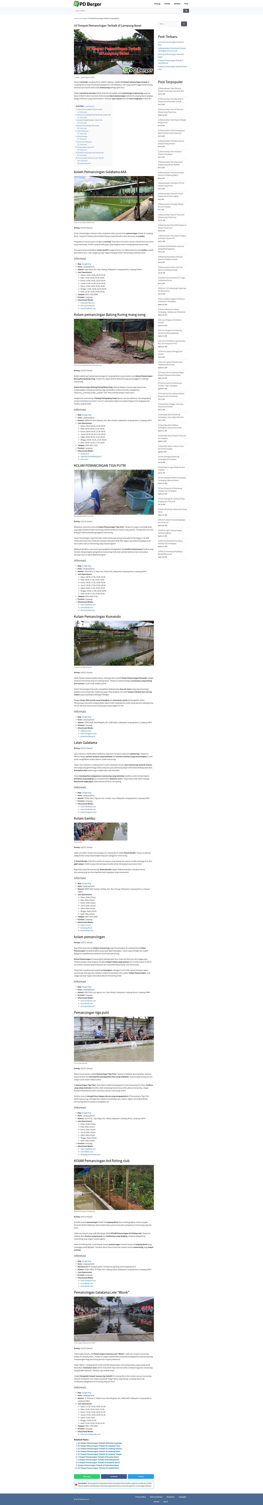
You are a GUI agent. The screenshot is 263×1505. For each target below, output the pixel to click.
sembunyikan (89, 106)
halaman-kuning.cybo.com (90, 1434)
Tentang (157, 4)
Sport (165, 1501)
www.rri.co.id (85, 925)
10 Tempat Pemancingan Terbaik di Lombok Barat (98, 1468)
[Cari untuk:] (169, 23)
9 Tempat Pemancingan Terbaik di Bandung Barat (98, 1459)
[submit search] (186, 11)
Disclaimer (170, 1497)
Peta (186, 4)
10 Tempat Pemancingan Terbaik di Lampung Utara (99, 1451)
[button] (87, 1476)
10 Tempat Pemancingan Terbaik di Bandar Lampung (100, 1443)
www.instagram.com (88, 733)
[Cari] (184, 23)
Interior (156, 1501)
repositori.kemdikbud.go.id (90, 456)
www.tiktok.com (86, 607)
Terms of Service (156, 1497)
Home (76, 18)
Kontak (167, 4)
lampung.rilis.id (86, 928)
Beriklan (177, 4)
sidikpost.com (85, 731)
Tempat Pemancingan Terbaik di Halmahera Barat (98, 1465)
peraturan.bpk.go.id (87, 736)
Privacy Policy (141, 1497)
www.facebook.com (88, 308)
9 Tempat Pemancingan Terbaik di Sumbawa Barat (99, 1462)
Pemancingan (83, 18)
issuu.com (84, 459)
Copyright (182, 1497)
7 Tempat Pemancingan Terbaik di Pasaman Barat (98, 1457)
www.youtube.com (87, 303)
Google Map (86, 264)
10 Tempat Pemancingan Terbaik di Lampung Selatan (100, 1448)
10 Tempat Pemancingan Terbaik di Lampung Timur (99, 1446)
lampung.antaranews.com (90, 1154)
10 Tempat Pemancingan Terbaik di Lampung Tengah (100, 1454)
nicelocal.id (84, 453)
